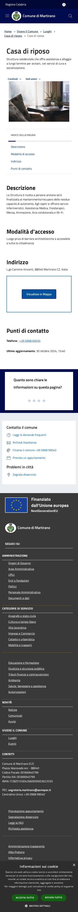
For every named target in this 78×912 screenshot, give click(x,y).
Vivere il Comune (28, 31)
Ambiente (14, 680)
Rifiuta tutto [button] (53, 897)
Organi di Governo (19, 563)
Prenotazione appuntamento (26, 811)
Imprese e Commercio (21, 633)
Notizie (12, 710)
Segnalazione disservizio (23, 817)
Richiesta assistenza (20, 828)
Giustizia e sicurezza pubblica (26, 668)
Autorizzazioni (17, 692)
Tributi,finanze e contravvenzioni (28, 674)
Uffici (11, 575)
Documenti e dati (18, 598)
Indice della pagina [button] (23, 135)
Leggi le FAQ (16, 823)
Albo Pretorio (16, 852)
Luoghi (47, 31)
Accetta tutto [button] (25, 897)
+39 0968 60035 (29, 341)
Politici (12, 586)
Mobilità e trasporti (20, 645)
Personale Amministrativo (24, 592)
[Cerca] (70, 16)
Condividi (13, 79)
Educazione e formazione (23, 663)
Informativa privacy (20, 858)
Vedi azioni (32, 79)
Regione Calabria (15, 4)
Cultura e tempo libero (22, 622)
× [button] (74, 865)
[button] (39, 906)
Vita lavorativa (17, 627)
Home (8, 31)
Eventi (12, 743)
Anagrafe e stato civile (22, 616)
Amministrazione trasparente (26, 846)
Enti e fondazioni (18, 580)
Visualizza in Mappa (39, 294)
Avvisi (12, 721)
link (39, 890)
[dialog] (39, 886)
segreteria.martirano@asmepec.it (29, 790)
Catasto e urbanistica (21, 639)
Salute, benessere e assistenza (27, 686)
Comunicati (15, 715)
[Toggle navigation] (7, 15)
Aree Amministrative (21, 569)
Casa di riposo (13, 36)
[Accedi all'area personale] (63, 4)
